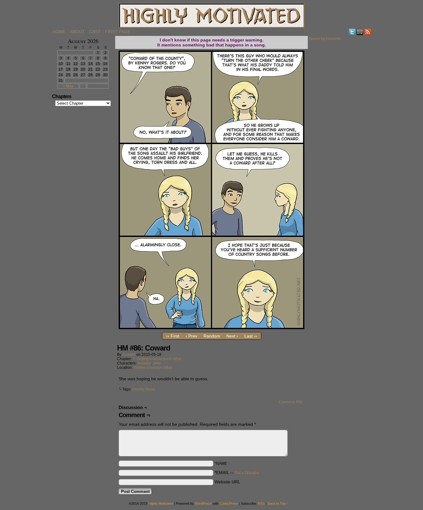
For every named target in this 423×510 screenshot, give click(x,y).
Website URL (227, 481)
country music (143, 389)
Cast (95, 31)
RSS (368, 32)
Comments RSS (291, 402)
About (77, 31)
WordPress (203, 503)
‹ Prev (191, 335)
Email (360, 32)
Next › (232, 335)
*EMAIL (237, 472)
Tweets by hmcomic (324, 39)
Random (211, 335)
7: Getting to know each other (157, 359)
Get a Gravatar (247, 473)
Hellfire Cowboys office (152, 367)
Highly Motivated (211, 15)
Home (59, 31)
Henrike (144, 363)
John (157, 363)
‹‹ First (172, 335)
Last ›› (250, 335)
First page (117, 31)
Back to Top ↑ (278, 503)
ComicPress (229, 503)
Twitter (352, 32)
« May (68, 86)
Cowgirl (128, 354)
